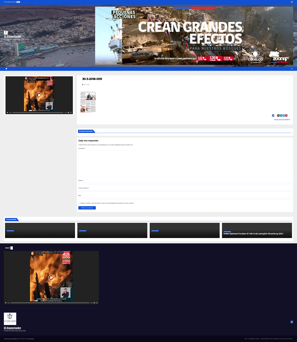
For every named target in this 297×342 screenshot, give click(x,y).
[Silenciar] (68, 112)
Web (79, 195)
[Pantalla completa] (71, 112)
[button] (292, 68)
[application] (39, 95)
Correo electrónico (83, 188)
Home (246, 338)
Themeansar (31, 338)
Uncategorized (10, 230)
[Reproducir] (7, 112)
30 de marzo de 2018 (281, 119)
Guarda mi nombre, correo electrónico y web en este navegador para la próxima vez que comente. (107, 203)
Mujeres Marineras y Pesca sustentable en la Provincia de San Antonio (277, 338)
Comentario (82, 148)
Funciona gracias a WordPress (11, 338)
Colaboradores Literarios (254, 338)
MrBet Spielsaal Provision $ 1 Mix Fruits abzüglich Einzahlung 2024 (253, 234)
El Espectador (12, 36)
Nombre (81, 180)
